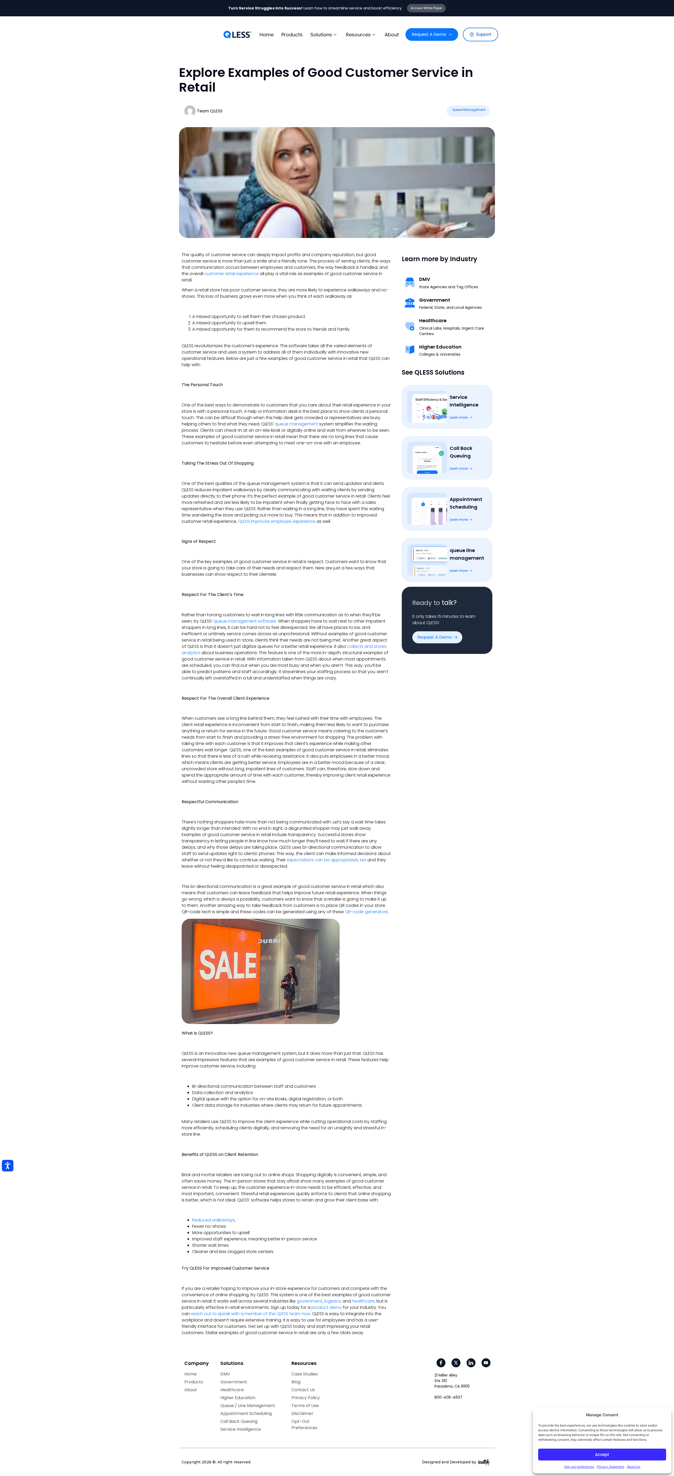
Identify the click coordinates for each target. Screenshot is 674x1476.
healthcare (363, 1301)
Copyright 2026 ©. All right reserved (216, 1462)
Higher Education (440, 347)
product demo (326, 1307)
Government (434, 300)
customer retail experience (231, 274)
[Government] (409, 302)
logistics (332, 1301)
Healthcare (433, 321)
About (392, 34)
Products (292, 34)
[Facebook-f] (441, 1362)
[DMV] (409, 282)
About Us (633, 1467)
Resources (358, 34)
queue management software (245, 621)
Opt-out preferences (579, 1467)
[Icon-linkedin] (471, 1362)
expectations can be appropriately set (326, 860)
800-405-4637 (448, 1397)
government (309, 1301)
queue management (296, 424)
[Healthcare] (409, 326)
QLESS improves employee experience (276, 521)
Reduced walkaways (213, 1220)
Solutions (321, 34)
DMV (424, 279)
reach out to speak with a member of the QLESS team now (250, 1314)
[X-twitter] (456, 1362)
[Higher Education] (409, 349)
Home (267, 34)
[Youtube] (486, 1362)
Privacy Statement (610, 1467)
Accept (602, 1454)
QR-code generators (366, 912)
